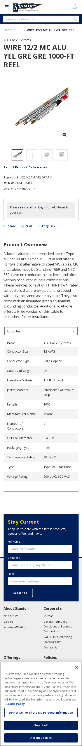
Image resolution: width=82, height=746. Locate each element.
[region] (41, 703)
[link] (20, 30)
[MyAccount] (75, 6)
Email (11, 574)
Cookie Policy (15, 704)
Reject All (41, 725)
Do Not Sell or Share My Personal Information (41, 713)
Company (14, 557)
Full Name (14, 541)
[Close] (77, 667)
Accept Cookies (41, 738)
